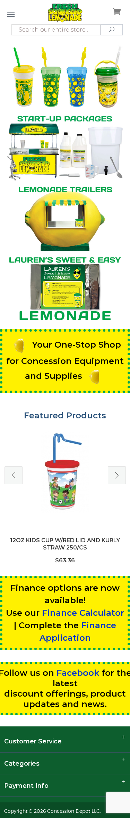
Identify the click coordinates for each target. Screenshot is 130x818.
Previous (14, 475)
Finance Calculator (83, 613)
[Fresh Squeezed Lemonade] (65, 12)
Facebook (78, 673)
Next (117, 475)
